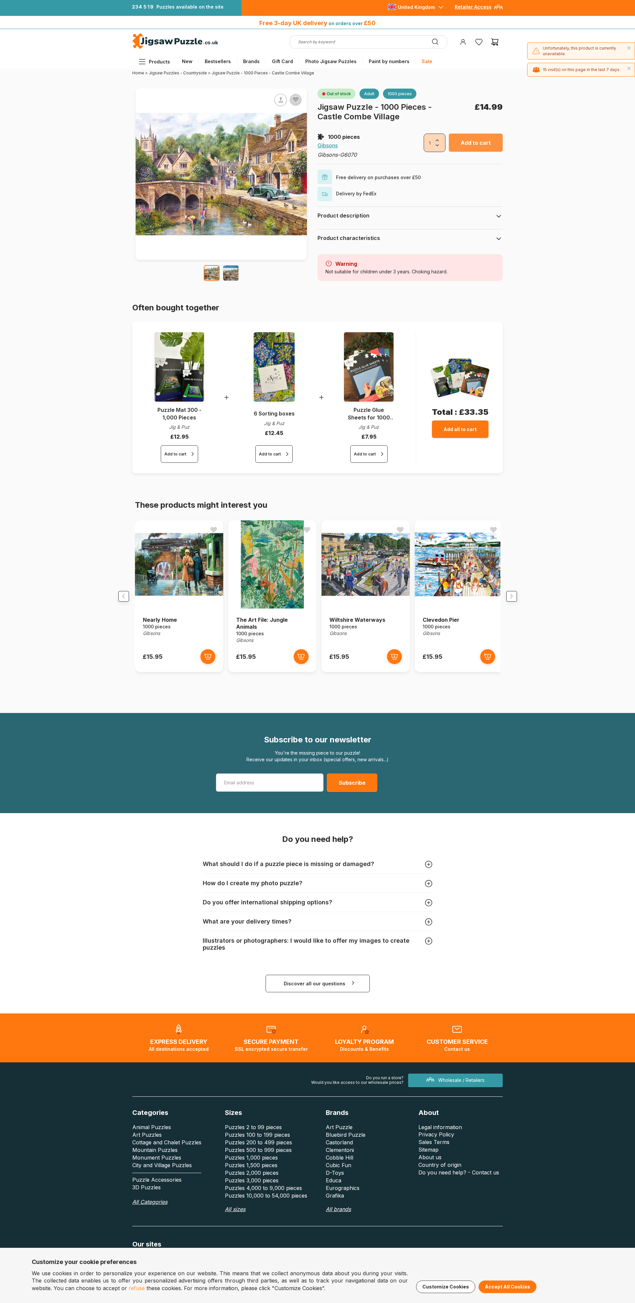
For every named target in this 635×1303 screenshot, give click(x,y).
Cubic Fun (338, 1165)
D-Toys (335, 1172)
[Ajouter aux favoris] (295, 99)
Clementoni (340, 1150)
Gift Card (282, 61)
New (187, 61)
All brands (338, 1209)
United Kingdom (416, 7)
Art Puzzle (339, 1127)
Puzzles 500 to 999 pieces (258, 1150)
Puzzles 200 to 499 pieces (258, 1142)
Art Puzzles (147, 1134)
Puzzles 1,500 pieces (251, 1165)
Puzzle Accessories (157, 1179)
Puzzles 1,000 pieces (251, 1157)
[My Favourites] (479, 42)
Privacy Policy (436, 1134)
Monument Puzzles (156, 1157)
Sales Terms (433, 1142)
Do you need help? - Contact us (458, 1172)
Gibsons (328, 145)
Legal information (440, 1127)
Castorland (339, 1142)
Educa (333, 1180)
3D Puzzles (146, 1187)
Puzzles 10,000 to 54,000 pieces (266, 1195)
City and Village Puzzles (162, 1165)
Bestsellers (218, 61)
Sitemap (428, 1149)
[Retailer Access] (498, 9)
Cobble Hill (339, 1157)
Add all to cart (460, 429)
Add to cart (476, 142)
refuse (137, 1288)
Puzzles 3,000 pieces (251, 1180)
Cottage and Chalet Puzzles (166, 1142)
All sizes (235, 1209)
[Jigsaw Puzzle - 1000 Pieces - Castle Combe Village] (212, 273)
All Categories (149, 1202)
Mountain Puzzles (155, 1150)
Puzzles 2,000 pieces (251, 1172)
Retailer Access (473, 7)
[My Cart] (495, 42)
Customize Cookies (445, 1286)
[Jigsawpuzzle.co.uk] (175, 48)
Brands (251, 61)
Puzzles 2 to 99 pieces (253, 1127)
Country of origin (439, 1165)
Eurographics (343, 1188)
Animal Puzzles (151, 1127)
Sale (427, 61)
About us (430, 1157)
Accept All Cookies (507, 1286)
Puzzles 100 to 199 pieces (257, 1134)
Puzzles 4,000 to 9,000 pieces (263, 1188)
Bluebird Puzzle (345, 1134)
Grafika (335, 1195)
